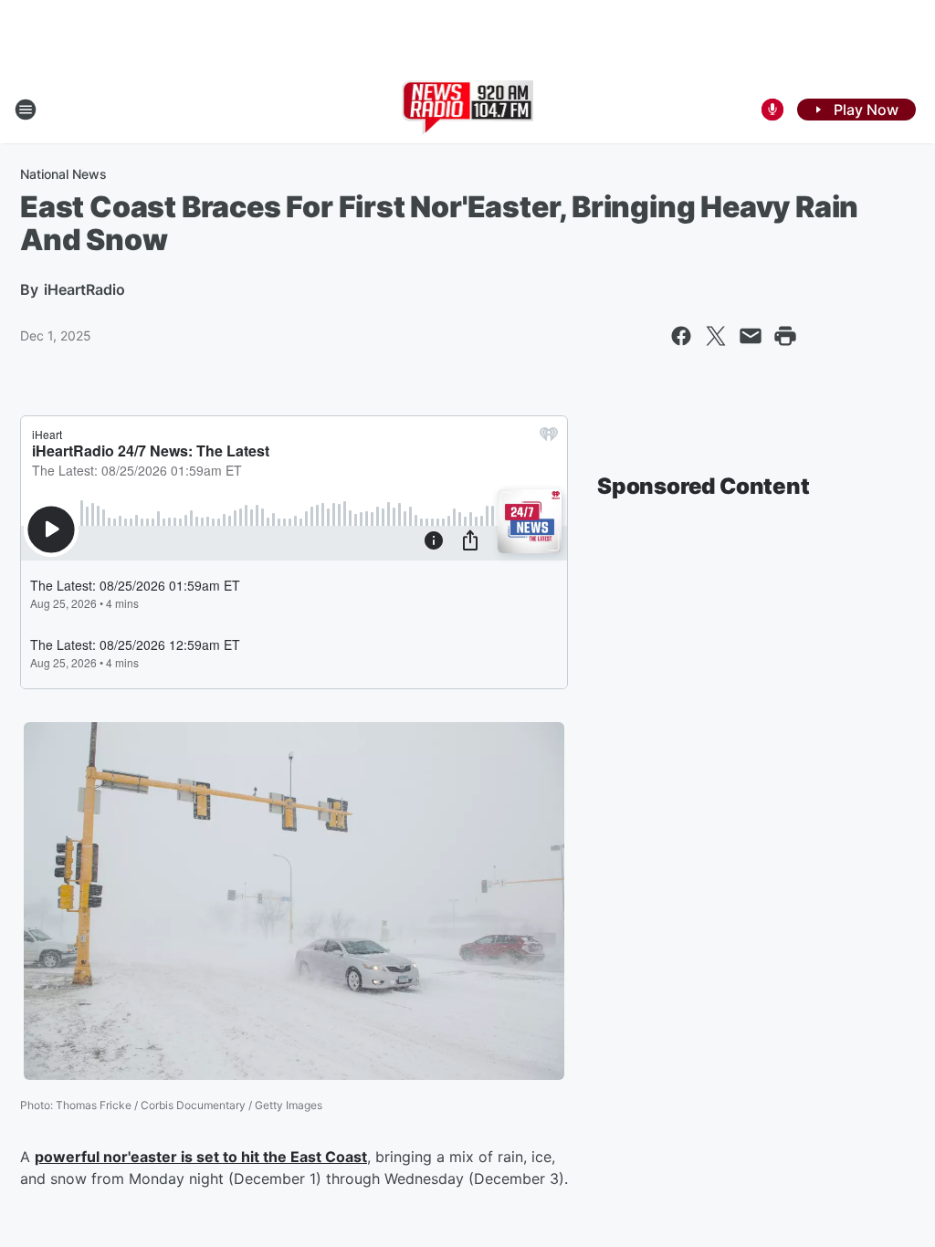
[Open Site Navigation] (26, 110)
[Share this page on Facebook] (681, 336)
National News (63, 174)
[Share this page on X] (716, 336)
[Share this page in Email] (750, 336)
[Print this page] (785, 336)
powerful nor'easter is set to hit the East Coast (201, 1156)
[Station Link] (468, 109)
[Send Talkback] (772, 110)
